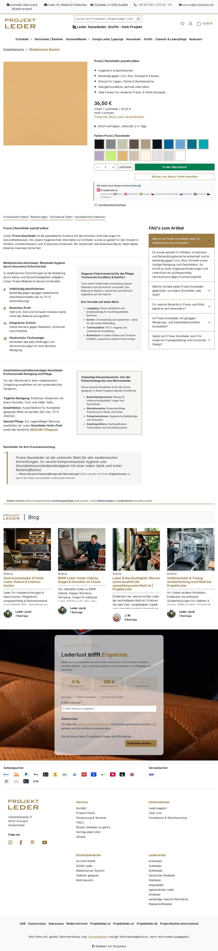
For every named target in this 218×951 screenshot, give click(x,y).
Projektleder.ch (123, 923)
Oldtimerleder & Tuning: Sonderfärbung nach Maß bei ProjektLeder (189, 581)
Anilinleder (155, 861)
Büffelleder (156, 870)
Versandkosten (97, 936)
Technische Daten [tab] (61, 217)
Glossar (81, 836)
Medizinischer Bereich (90, 870)
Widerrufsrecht (77, 923)
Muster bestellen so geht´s (93, 827)
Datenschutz (37, 923)
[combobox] (104, 18)
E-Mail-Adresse (71, 702)
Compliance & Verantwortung (168, 817)
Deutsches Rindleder (162, 875)
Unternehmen (159, 802)
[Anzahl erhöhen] (113, 167)
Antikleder (155, 866)
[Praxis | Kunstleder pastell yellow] (45, 104)
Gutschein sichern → (140, 743)
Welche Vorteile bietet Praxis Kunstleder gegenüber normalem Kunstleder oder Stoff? (178, 290)
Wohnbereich (85, 880)
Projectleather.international (179, 923)
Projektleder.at (100, 923)
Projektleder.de (147, 923)
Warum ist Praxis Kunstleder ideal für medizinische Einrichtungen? (176, 240)
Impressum (56, 923)
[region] (45, 103)
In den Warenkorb (175, 167)
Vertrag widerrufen (88, 832)
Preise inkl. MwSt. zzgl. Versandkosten (119, 116)
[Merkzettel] (182, 23)
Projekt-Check (85, 813)
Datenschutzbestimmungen (93, 724)
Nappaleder (156, 885)
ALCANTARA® (85, 861)
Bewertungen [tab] (39, 217)
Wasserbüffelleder (160, 904)
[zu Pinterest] (32, 842)
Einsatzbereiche (88, 855)
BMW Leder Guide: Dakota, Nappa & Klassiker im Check (79, 580)
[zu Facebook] (20, 842)
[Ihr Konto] (190, 23)
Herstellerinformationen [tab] (89, 217)
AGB (153, 724)
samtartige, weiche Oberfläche (168, 899)
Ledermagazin (158, 808)
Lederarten (157, 855)
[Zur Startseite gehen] (20, 23)
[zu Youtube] (44, 842)
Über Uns (155, 813)
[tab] (16, 217)
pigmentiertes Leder (161, 889)
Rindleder (155, 894)
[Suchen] (138, 18)
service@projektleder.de (198, 4)
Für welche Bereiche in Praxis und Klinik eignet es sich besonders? (178, 306)
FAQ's (80, 822)
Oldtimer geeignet (87, 875)
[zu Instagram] (10, 842)
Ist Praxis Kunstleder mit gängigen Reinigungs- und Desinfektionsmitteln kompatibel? (176, 322)
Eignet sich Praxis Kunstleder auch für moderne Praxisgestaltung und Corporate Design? (179, 340)
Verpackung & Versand (91, 817)
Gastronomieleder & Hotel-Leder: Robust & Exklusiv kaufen (24, 581)
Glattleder (155, 880)
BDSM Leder (84, 866)
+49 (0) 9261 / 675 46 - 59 (155, 4)
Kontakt (81, 808)
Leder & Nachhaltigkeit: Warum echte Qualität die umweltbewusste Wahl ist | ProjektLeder (136, 583)
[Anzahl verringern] (97, 167)
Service (82, 802)
